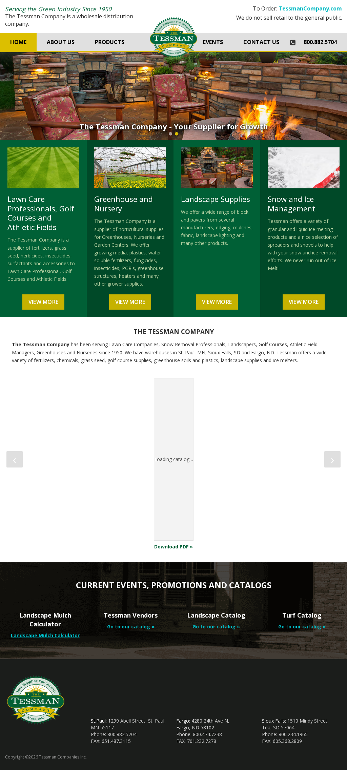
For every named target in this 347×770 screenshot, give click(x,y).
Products (109, 42)
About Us (61, 42)
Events (213, 42)
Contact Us (261, 42)
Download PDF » (173, 546)
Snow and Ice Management (291, 203)
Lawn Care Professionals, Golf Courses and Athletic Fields (40, 213)
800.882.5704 (320, 42)
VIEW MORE (43, 302)
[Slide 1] (170, 134)
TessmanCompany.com (310, 8)
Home (18, 42)
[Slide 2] (176, 134)
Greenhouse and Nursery (123, 203)
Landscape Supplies (215, 199)
